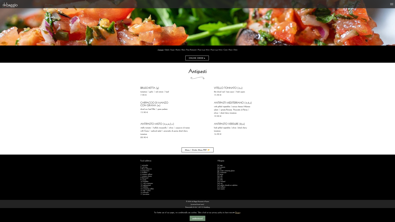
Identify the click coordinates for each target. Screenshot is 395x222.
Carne (225, 50)
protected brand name (197, 204)
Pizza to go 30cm (203, 50)
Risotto (178, 50)
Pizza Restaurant (191, 50)
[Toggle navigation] (391, 4)
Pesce (230, 50)
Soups (172, 50)
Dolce (235, 50)
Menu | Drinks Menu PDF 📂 (197, 150)
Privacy (237, 212)
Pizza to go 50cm (216, 50)
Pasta (183, 50)
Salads (167, 50)
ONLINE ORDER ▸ (197, 58)
